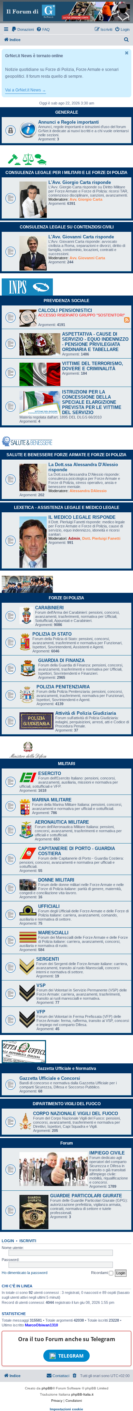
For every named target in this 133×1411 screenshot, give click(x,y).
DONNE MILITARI (56, 880)
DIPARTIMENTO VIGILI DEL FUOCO (67, 1103)
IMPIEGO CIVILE (107, 1153)
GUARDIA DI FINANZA (61, 660)
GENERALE (66, 112)
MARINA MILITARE (52, 799)
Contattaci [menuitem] (61, 1376)
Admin (74, 538)
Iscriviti (27, 1241)
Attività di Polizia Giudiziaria (85, 713)
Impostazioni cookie (66, 1409)
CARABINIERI (49, 607)
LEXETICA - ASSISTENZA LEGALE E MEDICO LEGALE (66, 507)
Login (8, 1241)
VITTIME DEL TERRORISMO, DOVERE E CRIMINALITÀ (92, 366)
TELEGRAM (71, 1355)
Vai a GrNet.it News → (25, 90)
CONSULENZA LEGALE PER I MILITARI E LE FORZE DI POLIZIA (66, 172)
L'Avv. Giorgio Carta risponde (79, 182)
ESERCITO (49, 773)
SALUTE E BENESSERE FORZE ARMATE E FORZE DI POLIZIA (66, 454)
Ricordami (100, 1273)
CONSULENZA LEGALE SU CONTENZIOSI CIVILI (67, 227)
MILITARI (66, 763)
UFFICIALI (49, 906)
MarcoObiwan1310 (41, 1325)
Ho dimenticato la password (24, 1273)
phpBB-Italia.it (82, 1394)
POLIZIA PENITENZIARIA (63, 686)
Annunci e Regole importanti (68, 122)
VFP (40, 1011)
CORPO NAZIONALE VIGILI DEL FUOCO (75, 1113)
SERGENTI (47, 959)
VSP (41, 985)
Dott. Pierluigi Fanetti (101, 538)
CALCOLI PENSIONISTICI (65, 310)
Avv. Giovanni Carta (87, 258)
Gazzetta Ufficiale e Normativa (66, 1068)
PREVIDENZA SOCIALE (66, 300)
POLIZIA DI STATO (52, 634)
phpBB (47, 1388)
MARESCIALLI (53, 932)
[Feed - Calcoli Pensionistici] (127, 319)
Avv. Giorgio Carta (86, 199)
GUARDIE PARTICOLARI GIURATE (86, 1195)
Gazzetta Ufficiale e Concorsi (49, 1078)
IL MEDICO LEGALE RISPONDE (82, 517)
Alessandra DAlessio (88, 491)
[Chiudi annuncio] (127, 52)
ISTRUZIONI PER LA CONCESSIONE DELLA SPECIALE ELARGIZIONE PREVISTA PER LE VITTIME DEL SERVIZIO (91, 402)
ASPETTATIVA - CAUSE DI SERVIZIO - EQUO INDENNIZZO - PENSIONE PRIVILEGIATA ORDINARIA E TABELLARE (95, 342)
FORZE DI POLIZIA (66, 598)
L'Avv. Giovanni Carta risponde (81, 236)
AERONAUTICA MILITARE (62, 822)
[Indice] (66, 11)
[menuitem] (22, 29)
